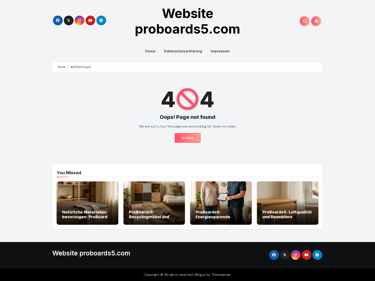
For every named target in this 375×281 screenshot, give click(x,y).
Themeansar (221, 274)
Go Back (188, 138)
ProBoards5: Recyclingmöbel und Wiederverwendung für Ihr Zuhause (152, 219)
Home (150, 51)
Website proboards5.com (187, 21)
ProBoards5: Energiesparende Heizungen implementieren (213, 219)
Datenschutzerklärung (183, 51)
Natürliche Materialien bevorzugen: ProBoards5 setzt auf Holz (87, 217)
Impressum (220, 51)
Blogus (200, 274)
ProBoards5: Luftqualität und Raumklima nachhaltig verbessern (287, 217)
